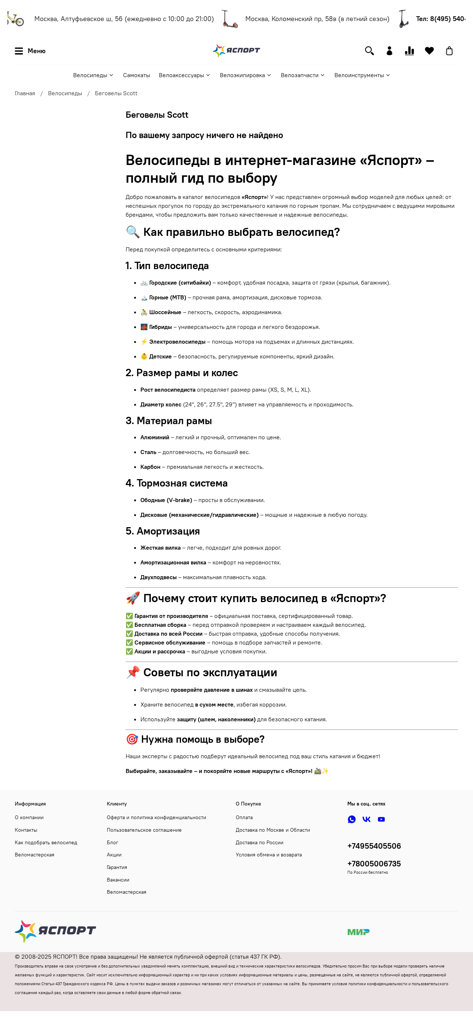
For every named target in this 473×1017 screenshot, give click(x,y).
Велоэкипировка (242, 75)
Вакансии (118, 879)
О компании (29, 817)
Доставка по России (259, 842)
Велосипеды (90, 75)
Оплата (244, 817)
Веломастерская (34, 854)
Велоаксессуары (181, 75)
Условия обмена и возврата (269, 854)
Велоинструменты (359, 75)
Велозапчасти (300, 75)
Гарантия (117, 867)
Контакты (26, 830)
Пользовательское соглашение (144, 830)
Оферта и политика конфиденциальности (156, 817)
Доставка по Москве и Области (273, 830)
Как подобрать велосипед (46, 842)
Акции (114, 854)
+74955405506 (374, 846)
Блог (112, 842)
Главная (25, 93)
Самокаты (136, 75)
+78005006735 (374, 864)
